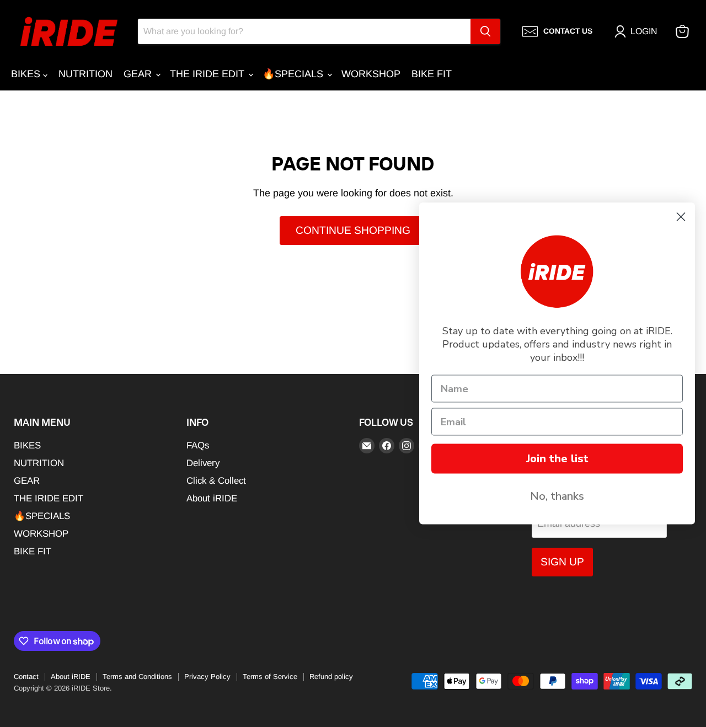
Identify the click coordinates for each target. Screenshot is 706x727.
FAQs (197, 445)
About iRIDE (211, 498)
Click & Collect (216, 480)
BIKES (27, 73)
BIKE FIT (431, 73)
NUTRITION (85, 73)
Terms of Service (270, 676)
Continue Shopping (353, 230)
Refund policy (331, 676)
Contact (26, 676)
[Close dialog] (681, 217)
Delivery (203, 463)
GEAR (139, 73)
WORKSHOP (370, 73)
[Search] (485, 31)
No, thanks (557, 496)
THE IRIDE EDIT (208, 73)
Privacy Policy (207, 676)
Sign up (562, 562)
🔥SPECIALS (294, 73)
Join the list (557, 458)
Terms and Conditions (137, 676)
